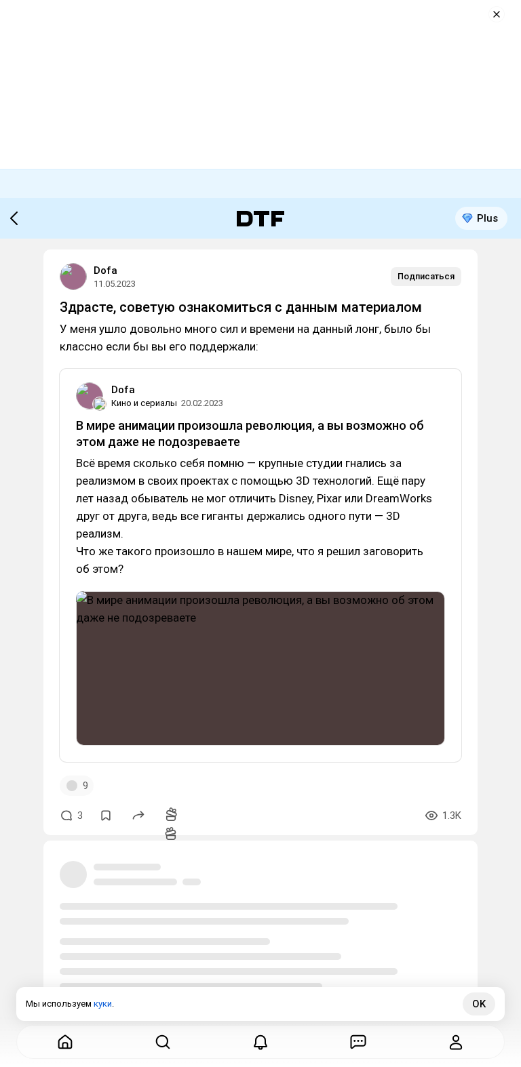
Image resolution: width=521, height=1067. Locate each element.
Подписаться (426, 276)
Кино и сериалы (144, 403)
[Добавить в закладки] (105, 815)
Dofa (105, 270)
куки (103, 1004)
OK (479, 1004)
